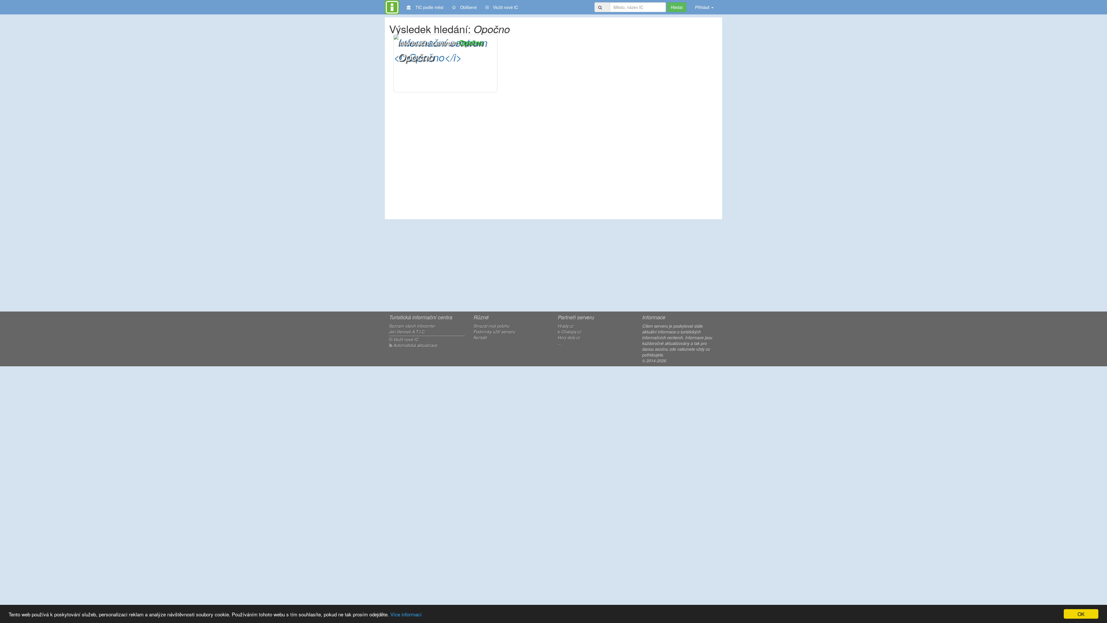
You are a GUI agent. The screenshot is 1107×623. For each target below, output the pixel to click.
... (559, 343)
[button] (445, 63)
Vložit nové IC (505, 7)
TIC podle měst (429, 7)
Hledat (677, 7)
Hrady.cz (566, 326)
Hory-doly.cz (569, 337)
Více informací (406, 614)
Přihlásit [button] (703, 7)
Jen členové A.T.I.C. (407, 332)
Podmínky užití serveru (494, 332)
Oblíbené (468, 7)
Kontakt (480, 337)
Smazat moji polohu (492, 326)
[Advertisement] (553, 265)
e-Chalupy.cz (569, 332)
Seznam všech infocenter (412, 326)
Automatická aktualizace (415, 345)
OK (1081, 614)
